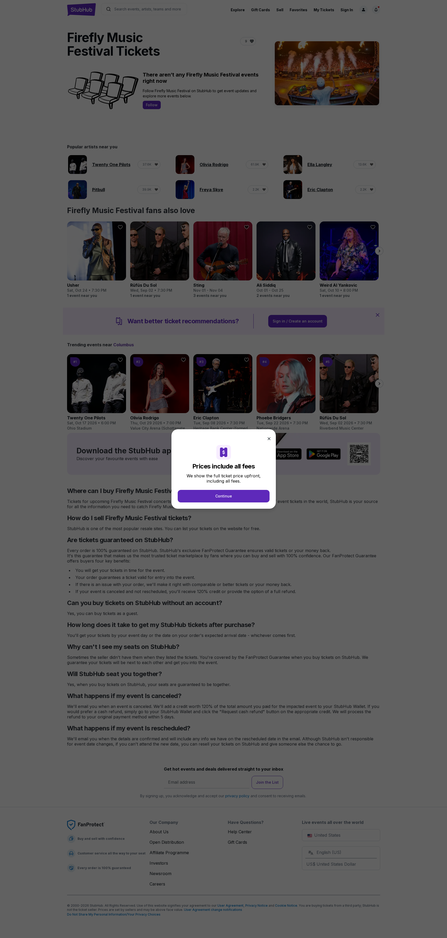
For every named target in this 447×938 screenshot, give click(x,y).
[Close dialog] (269, 438)
